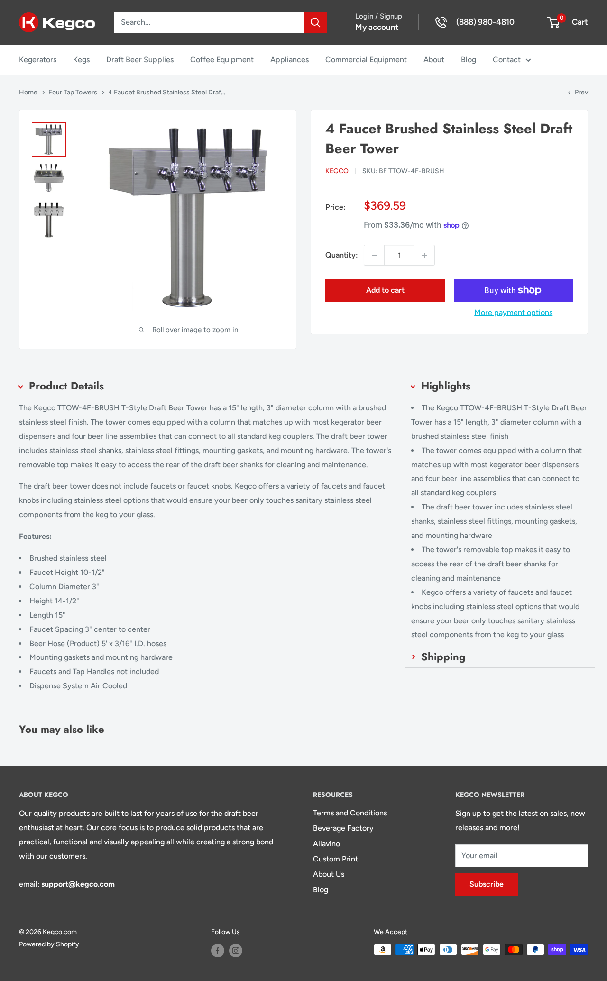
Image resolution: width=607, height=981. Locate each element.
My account (377, 27)
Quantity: (341, 254)
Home (29, 92)
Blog (468, 59)
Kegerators (37, 59)
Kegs (81, 59)
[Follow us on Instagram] (235, 950)
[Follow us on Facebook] (217, 950)
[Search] (315, 22)
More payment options (513, 312)
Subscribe (486, 883)
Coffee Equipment (222, 59)
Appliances (289, 59)
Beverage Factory (343, 828)
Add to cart (385, 290)
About (433, 59)
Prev (581, 92)
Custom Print (335, 858)
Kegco (337, 171)
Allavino (326, 843)
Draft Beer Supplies (140, 59)
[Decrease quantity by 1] (374, 255)
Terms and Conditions (350, 812)
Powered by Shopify (49, 944)
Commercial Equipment (366, 59)
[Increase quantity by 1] (424, 255)
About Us (328, 874)
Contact (507, 59)
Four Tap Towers (73, 92)
